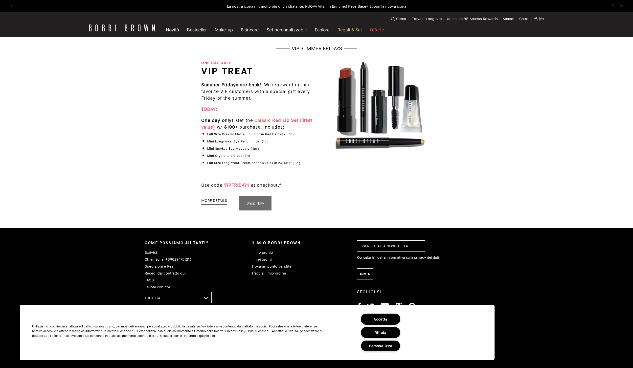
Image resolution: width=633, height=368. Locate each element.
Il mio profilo (262, 252)
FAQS (149, 280)
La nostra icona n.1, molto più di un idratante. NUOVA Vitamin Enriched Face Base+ (316, 6)
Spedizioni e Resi (160, 266)
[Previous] (12, 6)
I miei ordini (261, 259)
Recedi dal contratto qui (165, 273)
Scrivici (151, 252)
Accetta (380, 319)
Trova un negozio (427, 18)
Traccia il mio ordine (268, 273)
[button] (322, 29)
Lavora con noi (157, 287)
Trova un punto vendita (271, 266)
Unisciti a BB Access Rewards (472, 18)
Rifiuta (380, 332)
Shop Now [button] (255, 203)
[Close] (621, 6)
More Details (214, 200)
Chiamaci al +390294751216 (168, 259)
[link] (531, 18)
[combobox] (178, 297)
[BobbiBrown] (122, 28)
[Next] (612, 6)
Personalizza (380, 346)
